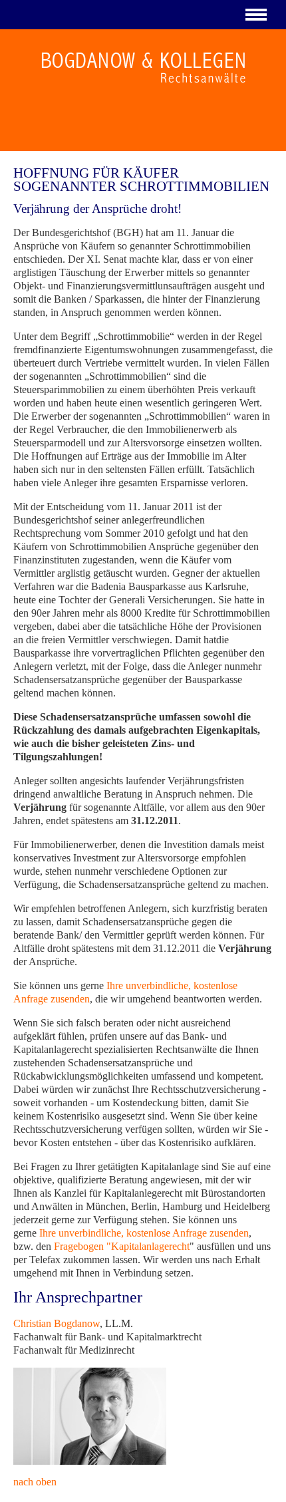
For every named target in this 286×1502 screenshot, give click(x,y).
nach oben (35, 1481)
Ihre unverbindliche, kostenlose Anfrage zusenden (144, 1233)
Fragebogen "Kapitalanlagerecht (122, 1246)
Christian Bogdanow (56, 1323)
